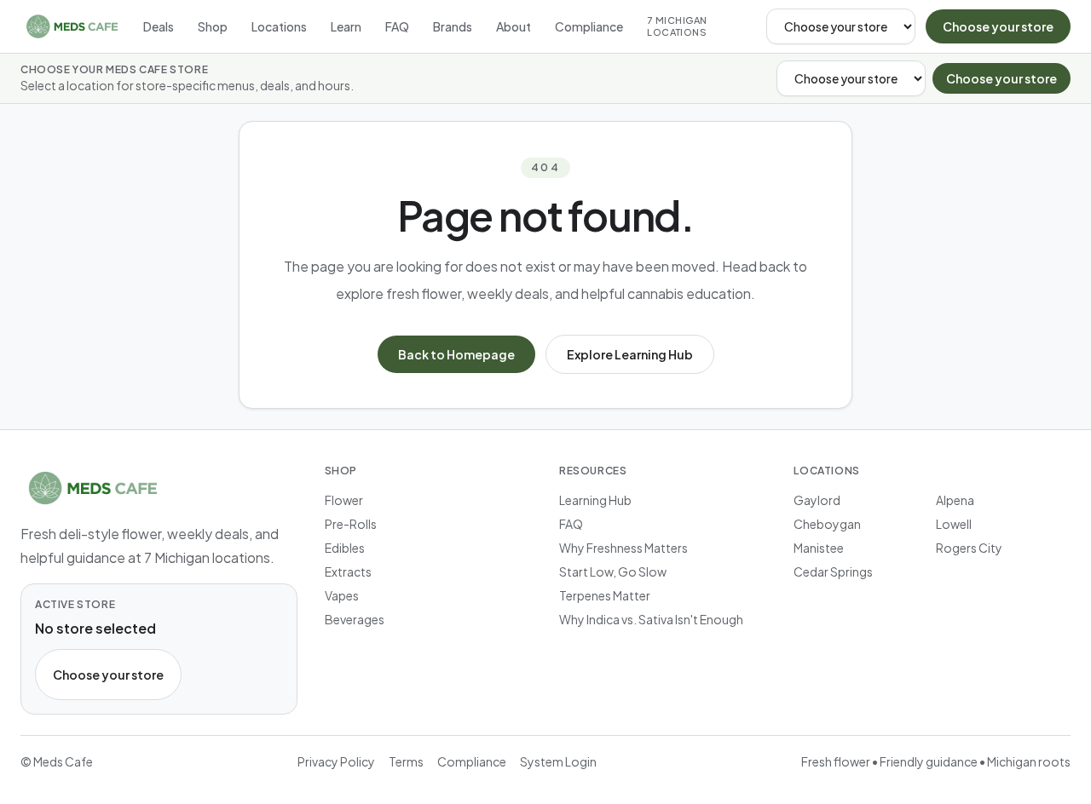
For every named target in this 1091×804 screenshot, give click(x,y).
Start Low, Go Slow (613, 571)
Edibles (345, 547)
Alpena (955, 500)
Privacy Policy (336, 761)
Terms (406, 761)
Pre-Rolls (351, 523)
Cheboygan (827, 523)
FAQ (397, 26)
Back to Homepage (456, 354)
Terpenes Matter (604, 595)
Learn (346, 26)
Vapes (342, 595)
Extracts (348, 571)
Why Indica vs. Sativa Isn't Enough (651, 619)
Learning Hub (595, 500)
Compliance (589, 26)
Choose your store (998, 26)
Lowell (954, 523)
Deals (158, 26)
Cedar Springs (833, 571)
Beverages (354, 619)
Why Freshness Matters (623, 547)
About (513, 26)
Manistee (819, 547)
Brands (452, 26)
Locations (279, 26)
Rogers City (969, 547)
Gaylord (817, 500)
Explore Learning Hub (630, 354)
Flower (344, 500)
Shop (213, 26)
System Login (558, 761)
